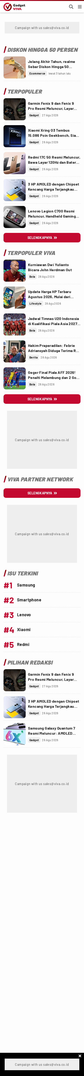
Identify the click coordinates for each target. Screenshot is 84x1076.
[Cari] (71, 7)
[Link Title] (15, 67)
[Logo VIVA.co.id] (13, 7)
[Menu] (80, 7)
